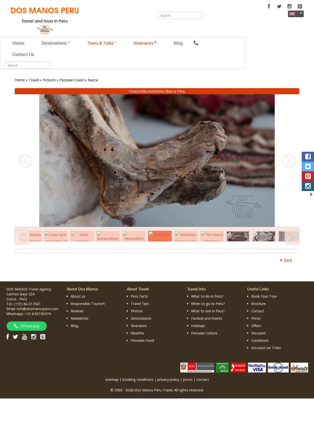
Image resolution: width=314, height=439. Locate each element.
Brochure (258, 303)
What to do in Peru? (207, 296)
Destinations (55, 43)
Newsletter (80, 318)
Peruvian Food (142, 340)
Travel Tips (140, 303)
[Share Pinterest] (308, 176)
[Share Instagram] (308, 186)
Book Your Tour (264, 296)
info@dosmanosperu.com (37, 308)
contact (202, 379)
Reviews (77, 311)
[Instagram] (289, 6)
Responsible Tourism (88, 303)
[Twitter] (279, 6)
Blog (178, 43)
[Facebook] (269, 6)
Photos (137, 311)
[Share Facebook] (308, 157)
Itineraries (139, 325)
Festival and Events (206, 318)
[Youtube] (24, 336)
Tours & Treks (100, 43)
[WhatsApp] (196, 43)
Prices (256, 318)
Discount (258, 333)
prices (188, 379)
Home (19, 43)
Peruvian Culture (204, 333)
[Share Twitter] (308, 166)
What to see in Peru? (208, 311)
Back (288, 260)
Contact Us (23, 54)
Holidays (198, 325)
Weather (137, 333)
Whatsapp (30, 326)
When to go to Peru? (208, 303)
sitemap (111, 379)
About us (78, 296)
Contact (257, 311)
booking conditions (138, 379)
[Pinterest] (300, 6)
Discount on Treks (266, 347)
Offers (256, 325)
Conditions (260, 340)
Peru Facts (139, 296)
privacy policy (168, 379)
